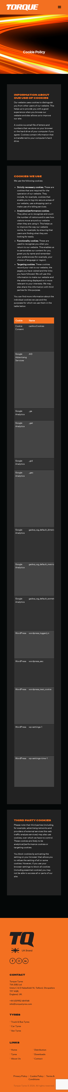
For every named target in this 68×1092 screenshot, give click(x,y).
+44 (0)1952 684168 (19, 1001)
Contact (38, 1058)
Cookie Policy (36, 1076)
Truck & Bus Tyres (20, 1022)
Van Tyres (16, 1031)
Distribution (40, 1050)
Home (14, 1050)
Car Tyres (16, 1026)
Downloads (39, 1054)
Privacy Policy (20, 1076)
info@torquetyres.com (21, 1004)
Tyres (14, 1054)
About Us (16, 1058)
